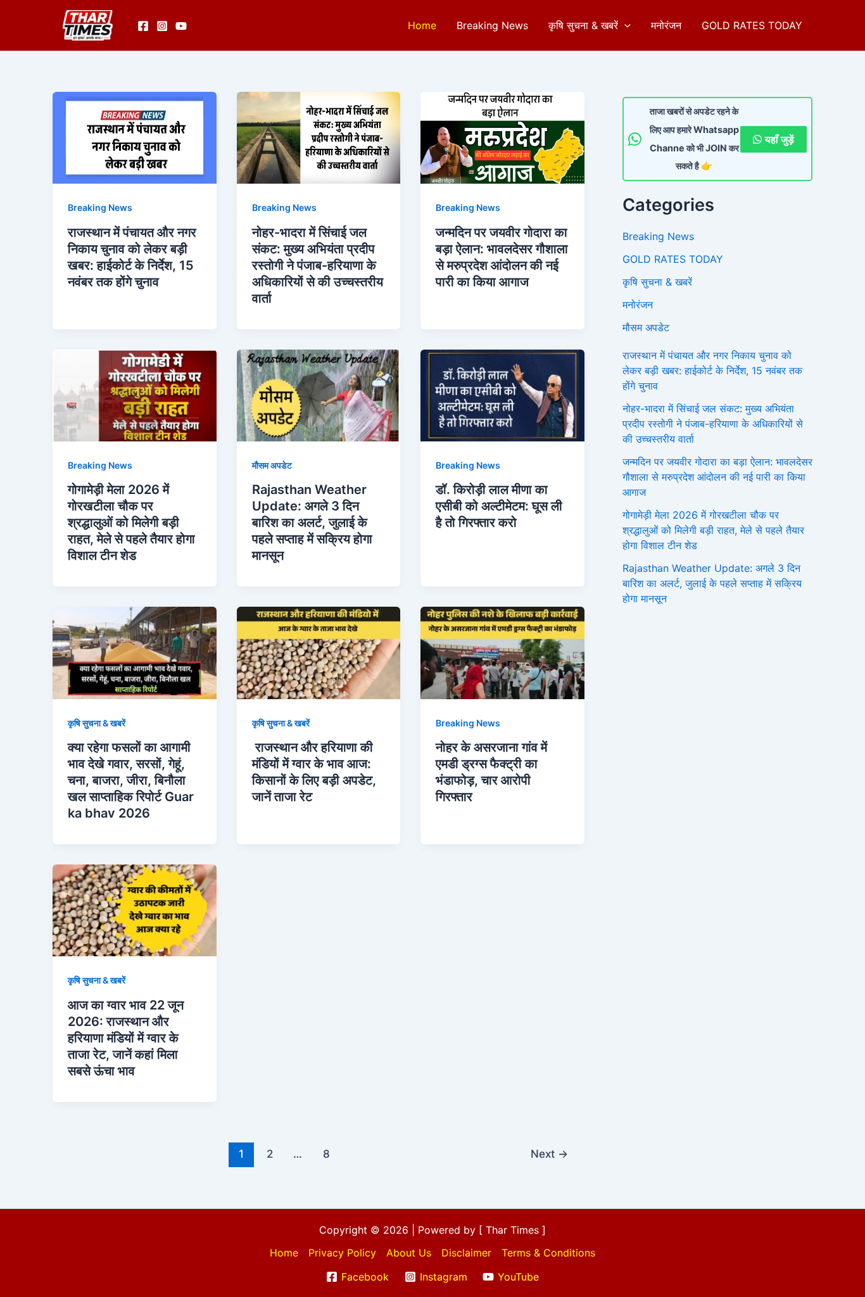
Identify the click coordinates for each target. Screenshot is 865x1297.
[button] (624, 25)
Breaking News (492, 25)
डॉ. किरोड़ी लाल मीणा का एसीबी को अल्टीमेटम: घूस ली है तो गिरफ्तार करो (499, 506)
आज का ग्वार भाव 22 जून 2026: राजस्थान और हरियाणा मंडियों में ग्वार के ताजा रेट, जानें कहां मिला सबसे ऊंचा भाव (126, 1038)
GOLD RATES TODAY (752, 25)
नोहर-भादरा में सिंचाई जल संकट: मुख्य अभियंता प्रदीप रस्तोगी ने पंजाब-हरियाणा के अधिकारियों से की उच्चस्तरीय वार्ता (317, 265)
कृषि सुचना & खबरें (583, 25)
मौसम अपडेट (272, 465)
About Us (408, 1252)
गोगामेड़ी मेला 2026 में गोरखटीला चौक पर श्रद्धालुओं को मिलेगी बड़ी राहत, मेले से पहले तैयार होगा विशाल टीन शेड (131, 522)
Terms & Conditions (548, 1252)
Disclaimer (466, 1252)
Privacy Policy (342, 1252)
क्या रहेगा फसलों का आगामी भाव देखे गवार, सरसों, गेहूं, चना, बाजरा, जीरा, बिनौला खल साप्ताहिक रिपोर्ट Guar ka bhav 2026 (131, 780)
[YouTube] (181, 26)
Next (549, 1153)
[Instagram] (162, 26)
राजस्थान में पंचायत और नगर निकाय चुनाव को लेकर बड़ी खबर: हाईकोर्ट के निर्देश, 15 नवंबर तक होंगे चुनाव (712, 370)
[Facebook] (143, 26)
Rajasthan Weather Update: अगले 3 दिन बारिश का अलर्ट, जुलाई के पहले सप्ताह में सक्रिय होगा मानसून (312, 522)
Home (422, 25)
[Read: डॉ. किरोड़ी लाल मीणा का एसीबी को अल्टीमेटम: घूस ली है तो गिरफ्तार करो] (502, 394)
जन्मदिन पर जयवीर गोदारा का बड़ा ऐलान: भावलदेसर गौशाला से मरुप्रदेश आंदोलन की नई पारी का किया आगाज (717, 476)
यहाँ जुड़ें (779, 139)
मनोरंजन (666, 25)
